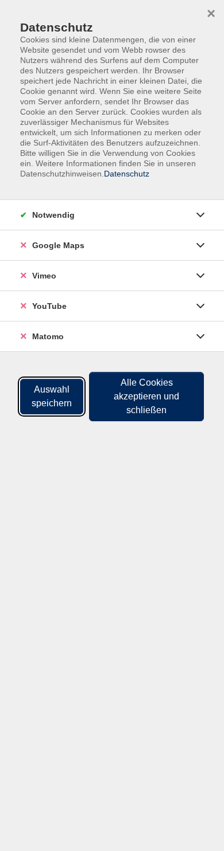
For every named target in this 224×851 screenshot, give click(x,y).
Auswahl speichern (52, 396)
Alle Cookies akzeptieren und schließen (146, 396)
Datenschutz (126, 173)
